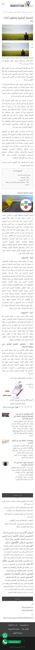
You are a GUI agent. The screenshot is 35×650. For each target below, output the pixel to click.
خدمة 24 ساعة (14, 642)
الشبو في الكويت (23, 549)
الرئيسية (31, 12)
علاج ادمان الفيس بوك (14, 557)
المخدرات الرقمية (12, 552)
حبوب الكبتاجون (8, 555)
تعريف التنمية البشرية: (24, 175)
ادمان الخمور (7, 536)
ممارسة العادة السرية (15, 592)
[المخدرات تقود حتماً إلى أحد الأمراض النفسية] (5, 463)
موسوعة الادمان (15, 647)
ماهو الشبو (10, 586)
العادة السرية (13, 549)
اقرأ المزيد (24, 457)
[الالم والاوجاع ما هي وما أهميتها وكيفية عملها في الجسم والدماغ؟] (5, 415)
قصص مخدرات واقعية (20, 583)
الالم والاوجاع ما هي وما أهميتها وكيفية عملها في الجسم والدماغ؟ (23, 416)
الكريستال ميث (23, 552)
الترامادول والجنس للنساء (12, 546)
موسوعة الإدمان (15, 400)
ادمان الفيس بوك (17, 539)
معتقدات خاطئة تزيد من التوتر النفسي (22, 441)
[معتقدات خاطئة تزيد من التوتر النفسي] (5, 441)
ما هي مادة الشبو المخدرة (16, 589)
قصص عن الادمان (18, 577)
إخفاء (14, 171)
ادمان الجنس (13, 533)
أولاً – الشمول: (24, 177)
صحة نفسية (24, 12)
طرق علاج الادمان (27, 557)
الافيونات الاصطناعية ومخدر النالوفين (21, 520)
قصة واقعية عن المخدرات (16, 570)
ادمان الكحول (18, 542)
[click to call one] (5, 642)
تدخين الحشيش (19, 555)
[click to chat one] (5, 635)
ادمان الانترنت (26, 532)
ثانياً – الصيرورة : (24, 180)
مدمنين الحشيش (25, 592)
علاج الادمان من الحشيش (18, 564)
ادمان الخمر (19, 535)
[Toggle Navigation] (3, 4)
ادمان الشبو (29, 539)
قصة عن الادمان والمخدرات (18, 567)
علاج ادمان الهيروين (15, 561)
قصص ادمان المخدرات (21, 573)
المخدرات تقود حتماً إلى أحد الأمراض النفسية (23, 463)
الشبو (31, 549)
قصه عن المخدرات (20, 586)
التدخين (22, 546)
